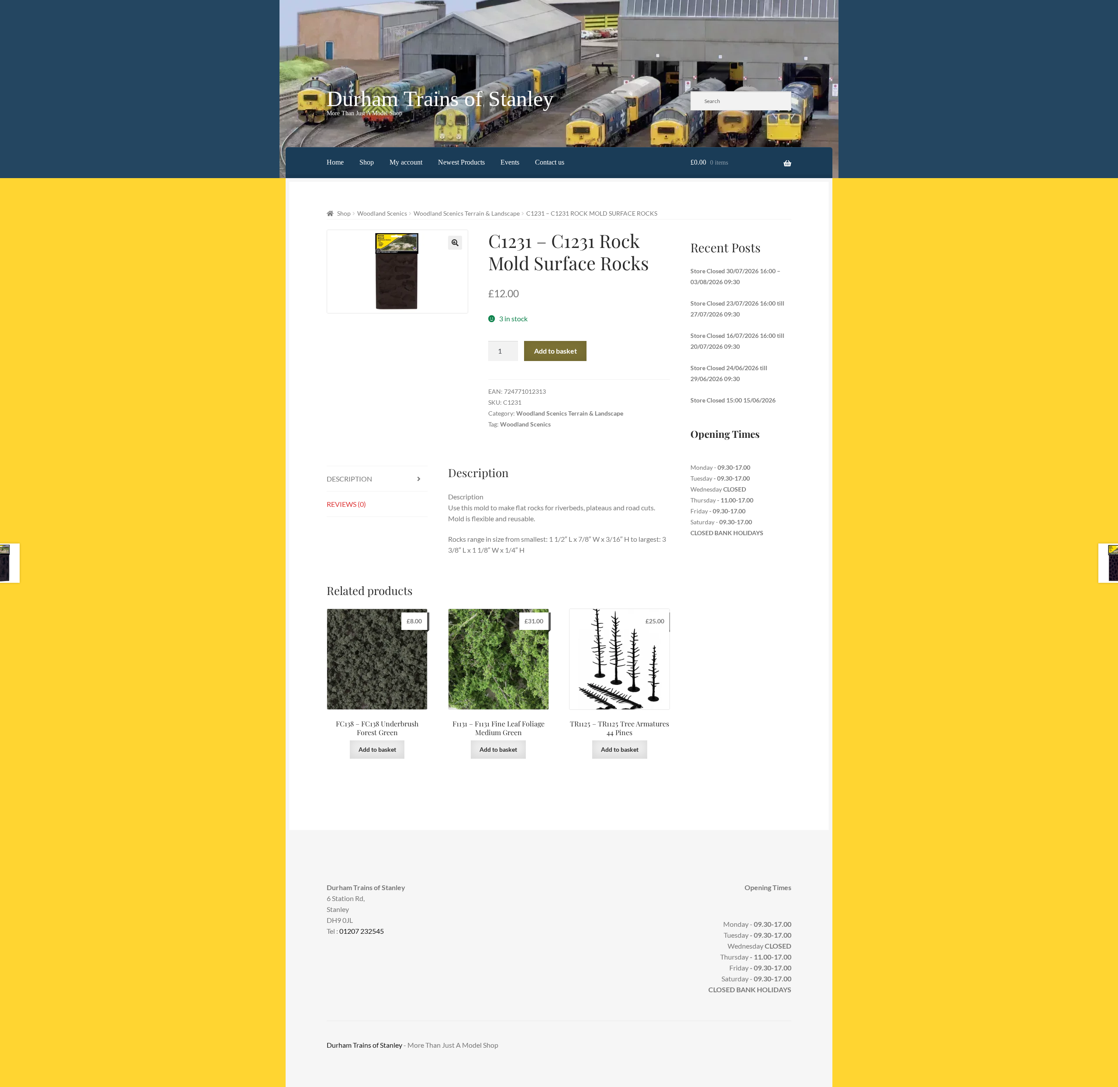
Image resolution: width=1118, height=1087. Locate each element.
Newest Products (461, 162)
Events (509, 162)
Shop (366, 162)
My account (406, 162)
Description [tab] (349, 479)
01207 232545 (361, 931)
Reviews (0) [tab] (346, 504)
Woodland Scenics (382, 213)
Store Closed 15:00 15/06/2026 (733, 400)
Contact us (549, 162)
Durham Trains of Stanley (440, 98)
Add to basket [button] (377, 749)
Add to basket (555, 351)
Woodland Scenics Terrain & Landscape (467, 213)
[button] (455, 243)
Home (335, 162)
